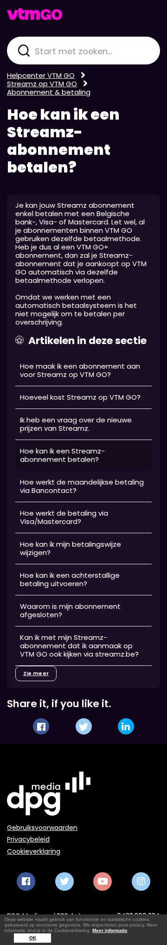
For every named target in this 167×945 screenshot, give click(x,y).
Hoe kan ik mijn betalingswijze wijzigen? (70, 548)
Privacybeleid (28, 839)
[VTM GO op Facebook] (26, 881)
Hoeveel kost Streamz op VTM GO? (80, 397)
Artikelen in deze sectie (87, 341)
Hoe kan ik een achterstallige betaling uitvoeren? (70, 579)
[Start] (34, 14)
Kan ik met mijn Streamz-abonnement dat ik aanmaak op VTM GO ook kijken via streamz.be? (79, 645)
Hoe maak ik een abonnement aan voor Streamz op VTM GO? (80, 370)
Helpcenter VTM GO (41, 75)
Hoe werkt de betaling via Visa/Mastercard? (64, 517)
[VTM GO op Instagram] (141, 881)
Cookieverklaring (33, 851)
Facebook (41, 726)
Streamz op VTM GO (42, 84)
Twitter (84, 726)
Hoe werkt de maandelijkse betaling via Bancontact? (82, 486)
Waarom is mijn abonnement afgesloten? (70, 610)
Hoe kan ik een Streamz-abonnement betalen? (63, 141)
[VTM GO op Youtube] (102, 881)
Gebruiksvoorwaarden (42, 827)
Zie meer (36, 673)
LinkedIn (126, 726)
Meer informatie (110, 930)
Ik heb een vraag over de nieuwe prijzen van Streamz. (76, 424)
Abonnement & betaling (48, 92)
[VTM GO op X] (64, 881)
